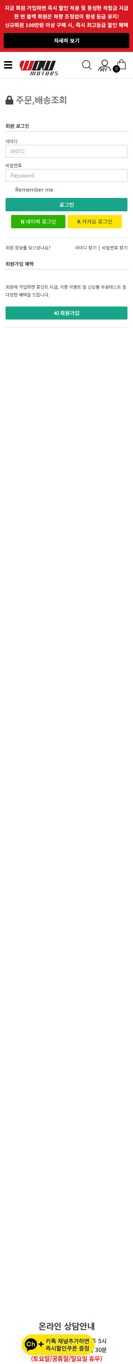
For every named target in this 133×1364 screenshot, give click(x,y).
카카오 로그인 (94, 221)
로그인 (66, 204)
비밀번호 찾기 (114, 247)
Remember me (33, 189)
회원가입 (69, 313)
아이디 (12, 141)
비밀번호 (14, 165)
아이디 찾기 (85, 247)
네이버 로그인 (38, 221)
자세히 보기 (66, 40)
